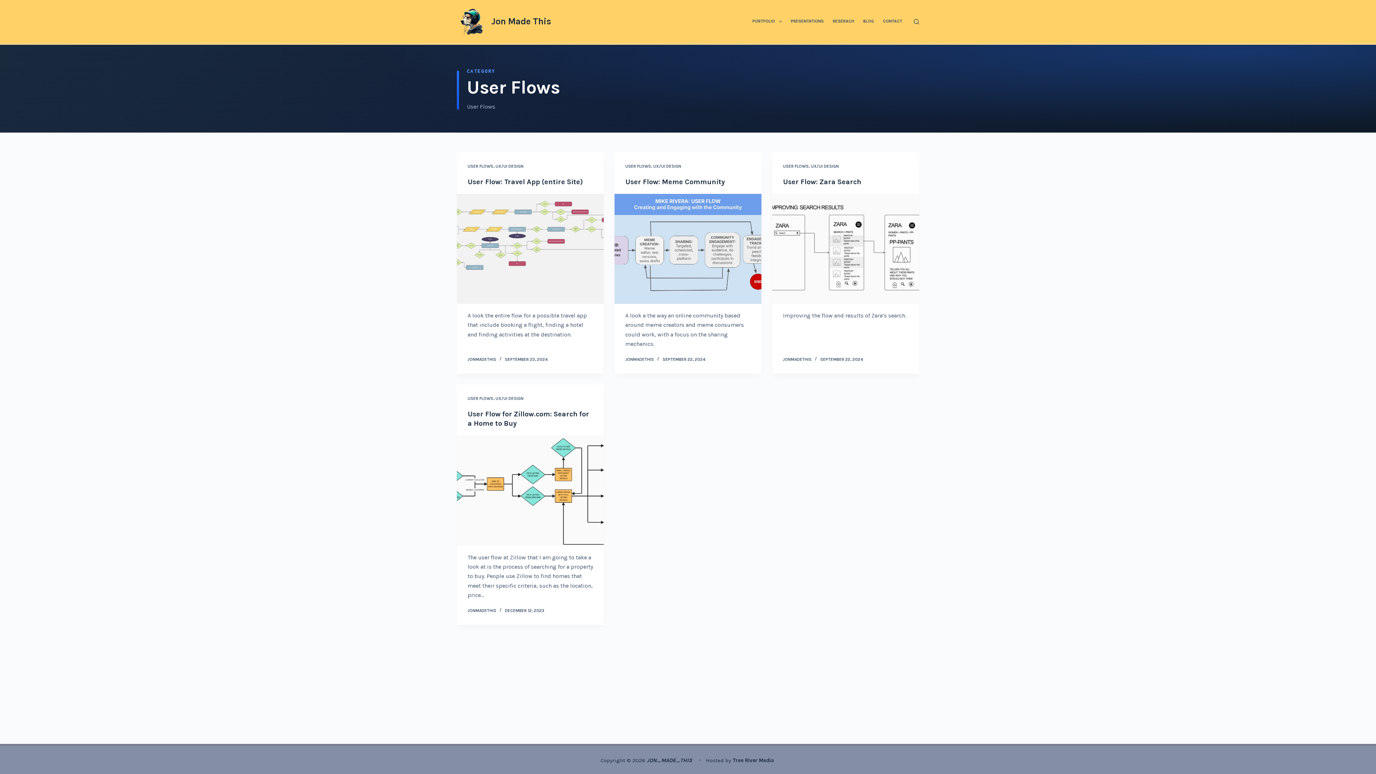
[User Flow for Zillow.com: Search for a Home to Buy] (530, 490)
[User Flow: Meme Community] (688, 249)
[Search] (916, 21)
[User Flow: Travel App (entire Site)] (530, 249)
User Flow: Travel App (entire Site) (525, 182)
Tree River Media (753, 760)
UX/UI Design (510, 166)
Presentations (807, 21)
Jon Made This (521, 21)
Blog (868, 21)
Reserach (843, 21)
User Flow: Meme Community (675, 182)
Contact (892, 21)
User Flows (480, 166)
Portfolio (763, 21)
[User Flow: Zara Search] (845, 249)
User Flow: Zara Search (822, 182)
